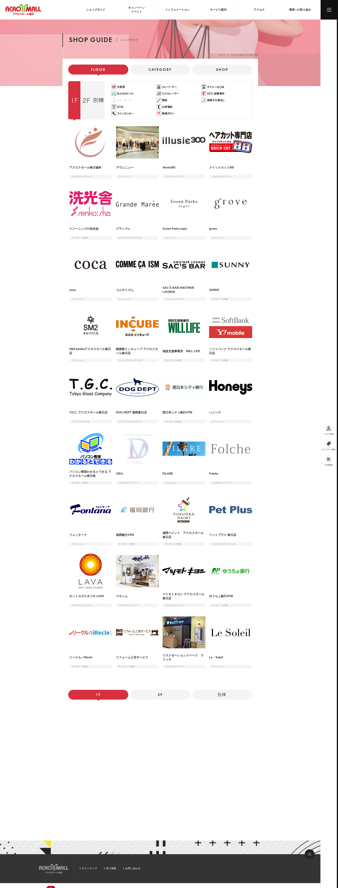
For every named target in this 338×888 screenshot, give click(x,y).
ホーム (222, 55)
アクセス (259, 9)
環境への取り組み (300, 9)
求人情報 (111, 868)
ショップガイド (95, 9)
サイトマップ (89, 868)
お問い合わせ (132, 868)
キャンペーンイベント (136, 9)
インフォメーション (177, 9)
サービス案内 (218, 9)
